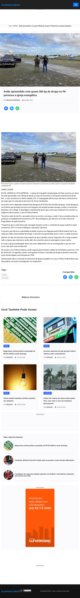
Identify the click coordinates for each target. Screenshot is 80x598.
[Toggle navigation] (76, 5)
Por (8, 357)
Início (10, 26)
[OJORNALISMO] (10, 4)
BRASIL (15, 26)
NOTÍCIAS (5, 278)
